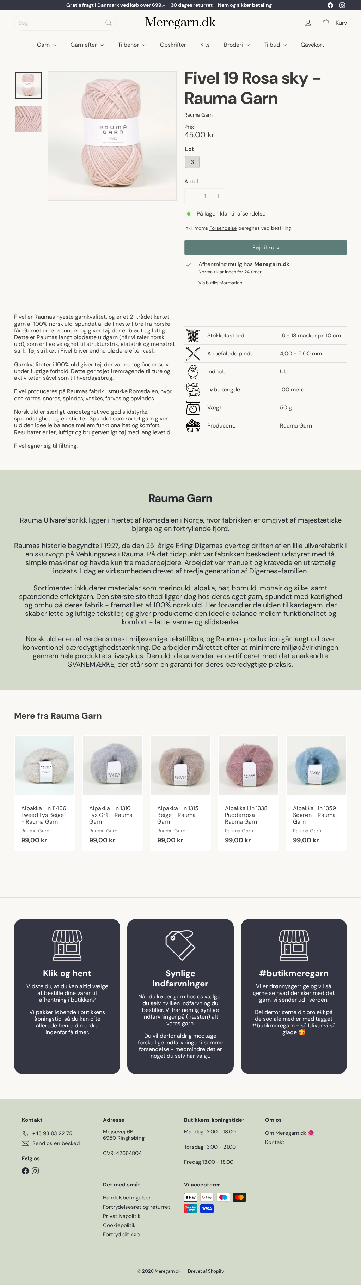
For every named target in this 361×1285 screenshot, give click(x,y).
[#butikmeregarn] (293, 945)
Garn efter (84, 44)
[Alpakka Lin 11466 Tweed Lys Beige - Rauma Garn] (44, 793)
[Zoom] (112, 136)
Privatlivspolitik (122, 1216)
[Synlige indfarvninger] (180, 945)
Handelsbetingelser (127, 1197)
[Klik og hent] (67, 945)
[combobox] (65, 23)
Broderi (234, 44)
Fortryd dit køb (121, 1234)
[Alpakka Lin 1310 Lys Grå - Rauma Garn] (112, 793)
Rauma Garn (76, 715)
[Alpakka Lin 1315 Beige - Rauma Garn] (180, 793)
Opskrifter (173, 44)
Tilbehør (129, 44)
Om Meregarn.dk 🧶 (289, 1133)
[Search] (108, 23)
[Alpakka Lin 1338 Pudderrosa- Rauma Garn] (248, 793)
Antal (191, 181)
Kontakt (274, 1142)
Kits (205, 44)
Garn (44, 44)
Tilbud (272, 44)
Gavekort (312, 44)
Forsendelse (223, 228)
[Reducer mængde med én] (192, 196)
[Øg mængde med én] (218, 196)
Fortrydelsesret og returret (136, 1206)
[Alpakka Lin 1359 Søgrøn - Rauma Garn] (316, 793)
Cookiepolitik (119, 1225)
